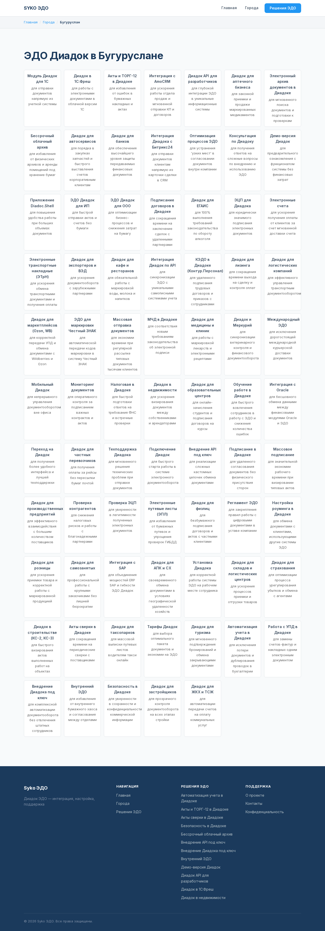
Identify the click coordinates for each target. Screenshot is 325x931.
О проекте (255, 795)
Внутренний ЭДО (196, 859)
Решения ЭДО (283, 8)
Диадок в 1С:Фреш (197, 889)
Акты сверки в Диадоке (202, 817)
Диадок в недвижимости (203, 897)
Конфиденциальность (265, 812)
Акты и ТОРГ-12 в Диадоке (205, 809)
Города (251, 8)
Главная (229, 8)
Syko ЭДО (36, 8)
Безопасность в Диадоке (203, 826)
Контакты (254, 803)
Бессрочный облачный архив (207, 834)
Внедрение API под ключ (203, 842)
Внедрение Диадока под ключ (208, 850)
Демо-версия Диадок (200, 867)
